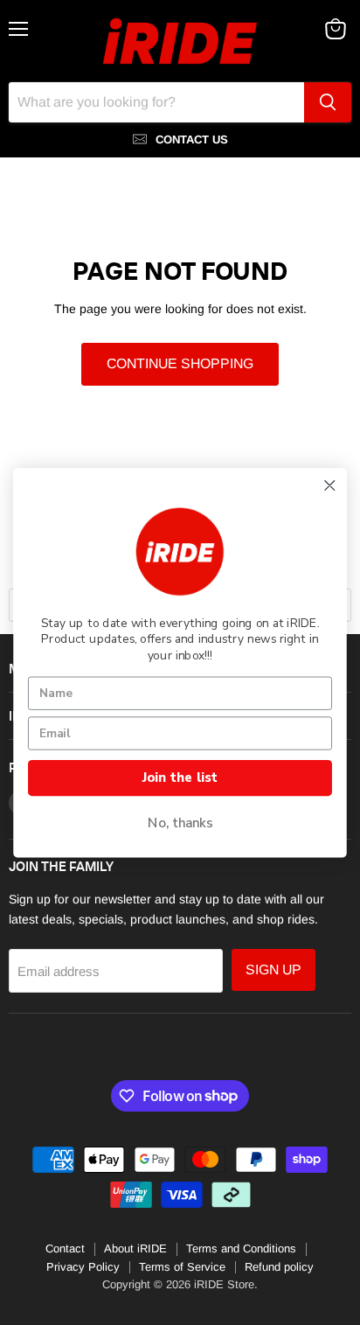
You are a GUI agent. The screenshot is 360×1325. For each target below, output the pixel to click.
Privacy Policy (83, 1266)
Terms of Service (182, 1266)
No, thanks (180, 822)
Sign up (273, 969)
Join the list (180, 777)
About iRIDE (135, 1248)
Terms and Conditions (241, 1248)
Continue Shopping (180, 363)
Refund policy (279, 1266)
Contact (65, 1248)
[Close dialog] (330, 485)
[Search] (327, 102)
